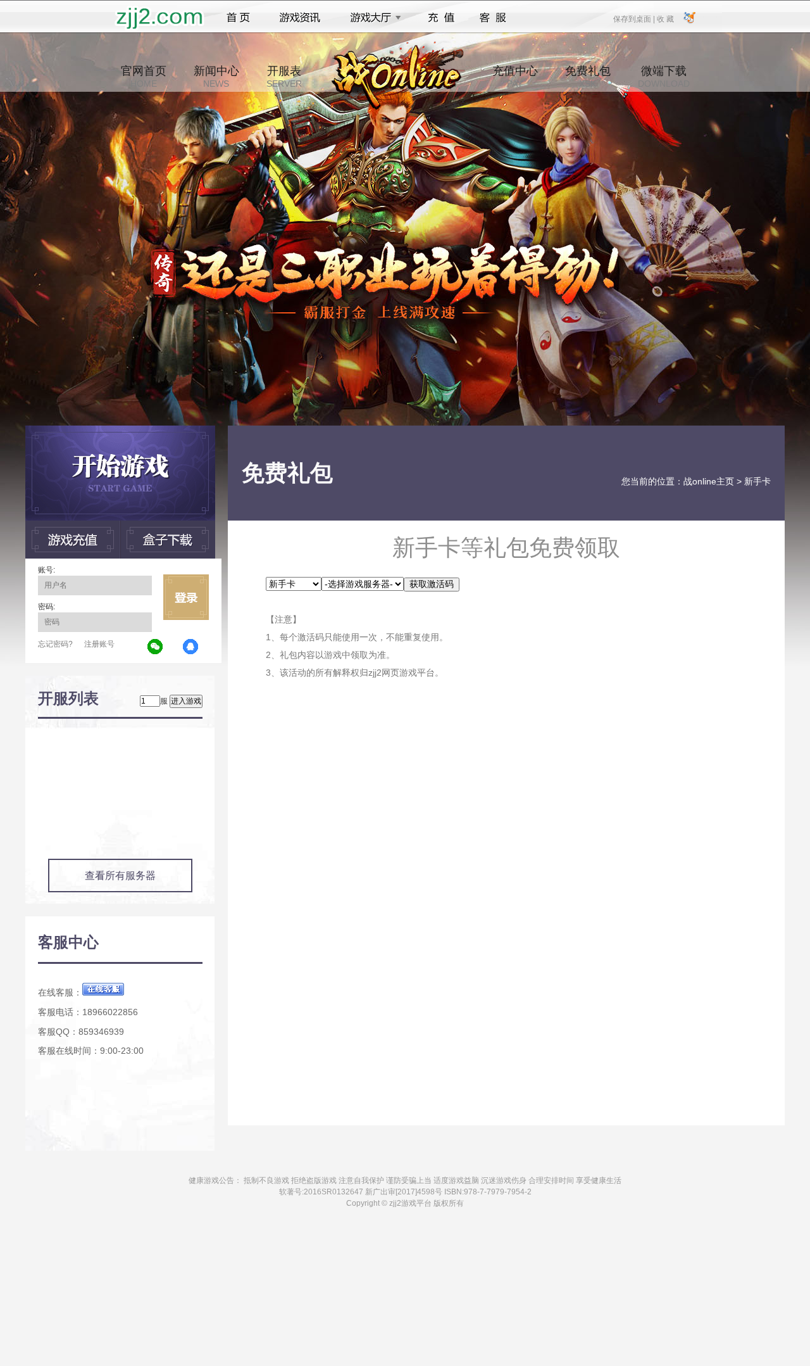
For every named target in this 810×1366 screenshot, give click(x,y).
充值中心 (515, 77)
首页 (238, 17)
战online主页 (708, 481)
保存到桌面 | (635, 18)
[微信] (155, 647)
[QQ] (191, 647)
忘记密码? (55, 644)
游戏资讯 (300, 17)
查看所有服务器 (120, 875)
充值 (441, 17)
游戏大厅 (372, 17)
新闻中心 (216, 77)
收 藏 (665, 18)
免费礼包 (588, 77)
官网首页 (143, 77)
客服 (493, 17)
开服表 (284, 77)
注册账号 (99, 644)
